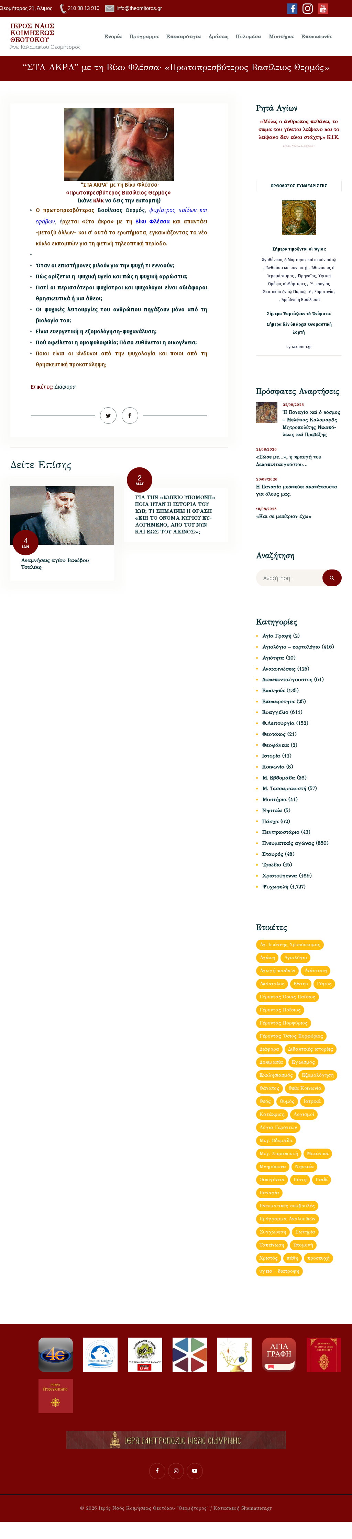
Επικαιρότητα (278, 701)
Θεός (265, 1101)
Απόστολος (272, 984)
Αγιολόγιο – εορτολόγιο (291, 647)
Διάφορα (65, 387)
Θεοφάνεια (275, 745)
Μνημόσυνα (273, 1167)
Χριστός (269, 1258)
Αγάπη (267, 958)
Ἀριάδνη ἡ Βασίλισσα (301, 299)
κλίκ (98, 200)
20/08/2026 (266, 479)
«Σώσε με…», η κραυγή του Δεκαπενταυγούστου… (288, 460)
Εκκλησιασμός (276, 1075)
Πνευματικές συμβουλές (287, 1206)
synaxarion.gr (299, 346)
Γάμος (324, 984)
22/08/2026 (293, 404)
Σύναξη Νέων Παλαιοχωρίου (299, 145)
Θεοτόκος (274, 734)
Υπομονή (303, 1245)
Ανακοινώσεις (279, 669)
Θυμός (287, 1101)
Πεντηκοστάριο (280, 832)
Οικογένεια (272, 1180)
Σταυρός (272, 854)
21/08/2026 (266, 449)
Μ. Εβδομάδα (278, 778)
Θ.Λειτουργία (278, 723)
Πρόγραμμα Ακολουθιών (288, 1219)
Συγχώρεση (273, 1232)
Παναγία (269, 1193)
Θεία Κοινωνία (304, 1088)
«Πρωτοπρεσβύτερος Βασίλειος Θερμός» (119, 192)
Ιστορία (271, 756)
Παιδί (322, 1180)
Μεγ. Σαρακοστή (279, 1153)
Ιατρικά (312, 1101)
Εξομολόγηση (318, 1075)
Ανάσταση (315, 971)
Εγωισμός (303, 1062)
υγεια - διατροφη (279, 1271)
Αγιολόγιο (295, 958)
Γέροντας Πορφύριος (284, 1023)
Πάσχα (270, 821)
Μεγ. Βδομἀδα (276, 1140)
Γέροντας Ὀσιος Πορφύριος (291, 1036)
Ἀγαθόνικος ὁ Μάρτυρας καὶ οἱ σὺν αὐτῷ (299, 259)
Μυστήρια (274, 799)
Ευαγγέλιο (275, 712)
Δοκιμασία (271, 1062)
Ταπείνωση (272, 1245)
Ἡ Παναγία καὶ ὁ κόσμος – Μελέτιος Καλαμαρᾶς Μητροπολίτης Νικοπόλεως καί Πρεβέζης (311, 423)
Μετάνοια (318, 1153)
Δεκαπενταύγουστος (287, 679)
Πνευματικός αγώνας (288, 843)
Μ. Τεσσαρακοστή (284, 788)
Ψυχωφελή (275, 887)
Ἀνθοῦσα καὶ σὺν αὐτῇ (286, 267)
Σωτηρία (305, 1232)
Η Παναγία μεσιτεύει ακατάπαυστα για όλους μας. (296, 490)
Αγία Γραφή (277, 636)
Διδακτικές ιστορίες (310, 1049)
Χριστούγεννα (279, 876)
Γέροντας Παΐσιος (280, 1010)
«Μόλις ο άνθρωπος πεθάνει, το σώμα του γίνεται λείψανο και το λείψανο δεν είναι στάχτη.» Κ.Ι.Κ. (298, 129)
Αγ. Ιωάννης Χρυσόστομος (290, 945)
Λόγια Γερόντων (278, 1127)
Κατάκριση (272, 1114)
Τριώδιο (271, 865)
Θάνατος (269, 1088)
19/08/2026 (266, 509)
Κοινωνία (273, 767)
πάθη (292, 1258)
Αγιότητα (273, 658)
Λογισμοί (304, 1114)
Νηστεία (272, 810)
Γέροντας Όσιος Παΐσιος (288, 997)
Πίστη (300, 1180)
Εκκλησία (273, 690)
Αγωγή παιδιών (277, 971)
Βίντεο (301, 984)
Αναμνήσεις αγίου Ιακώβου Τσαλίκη (55, 563)
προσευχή (318, 1258)
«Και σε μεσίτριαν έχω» (283, 516)
